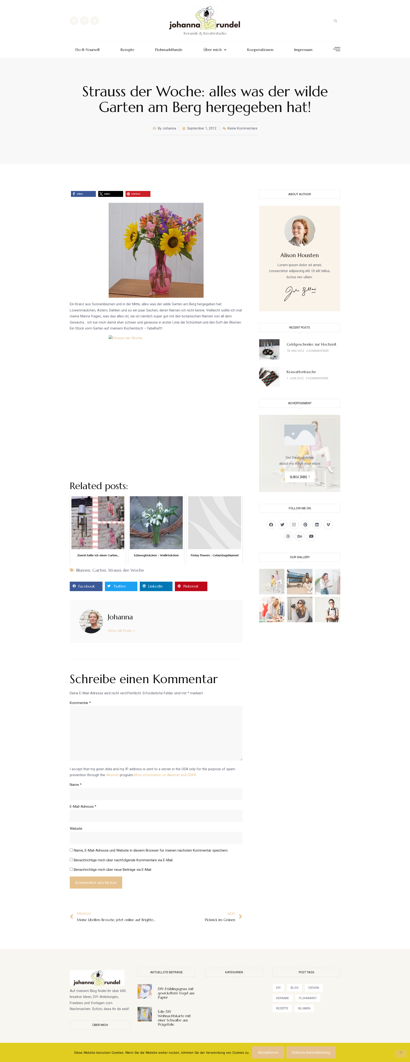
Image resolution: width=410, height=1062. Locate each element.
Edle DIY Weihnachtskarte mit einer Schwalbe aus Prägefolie (174, 1018)
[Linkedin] (316, 524)
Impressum (303, 49)
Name (76, 785)
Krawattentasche (301, 371)
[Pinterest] (94, 20)
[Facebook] (74, 20)
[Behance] (299, 536)
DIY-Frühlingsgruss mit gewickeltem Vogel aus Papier (176, 993)
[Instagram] (84, 20)
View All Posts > (121, 630)
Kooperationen (260, 49)
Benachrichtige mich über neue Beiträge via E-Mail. (113, 869)
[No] (400, 1053)
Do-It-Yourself (87, 49)
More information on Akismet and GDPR (165, 775)
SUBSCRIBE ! (300, 476)
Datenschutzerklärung (311, 1052)
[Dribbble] (288, 536)
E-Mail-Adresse (83, 806)
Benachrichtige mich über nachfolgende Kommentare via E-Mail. (123, 860)
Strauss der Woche (126, 570)
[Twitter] (282, 524)
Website (76, 828)
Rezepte (127, 49)
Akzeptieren (268, 1052)
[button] (335, 21)
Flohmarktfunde (168, 49)
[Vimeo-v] (328, 524)
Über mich (213, 49)
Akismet (112, 775)
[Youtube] (311, 536)
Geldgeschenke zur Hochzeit (311, 344)
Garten (99, 570)
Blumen (83, 570)
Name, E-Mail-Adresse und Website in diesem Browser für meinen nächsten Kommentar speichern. (151, 850)
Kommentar (80, 703)
